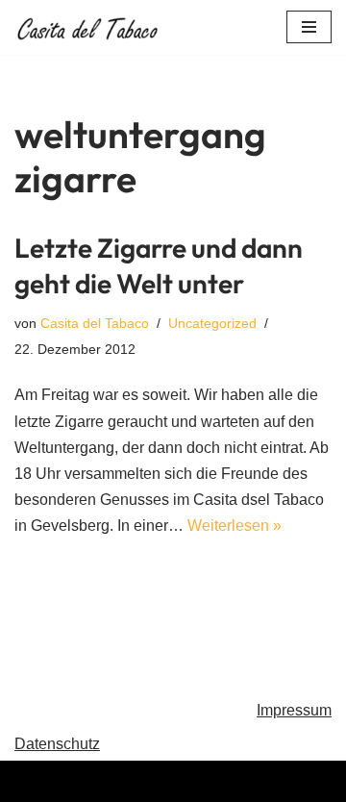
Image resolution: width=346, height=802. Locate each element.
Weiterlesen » (234, 525)
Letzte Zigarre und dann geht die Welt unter (158, 265)
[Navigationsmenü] (309, 27)
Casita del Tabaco (94, 323)
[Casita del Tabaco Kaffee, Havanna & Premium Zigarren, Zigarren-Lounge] (91, 27)
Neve (76, 781)
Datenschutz (57, 744)
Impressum (294, 710)
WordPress (250, 781)
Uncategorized (212, 323)
